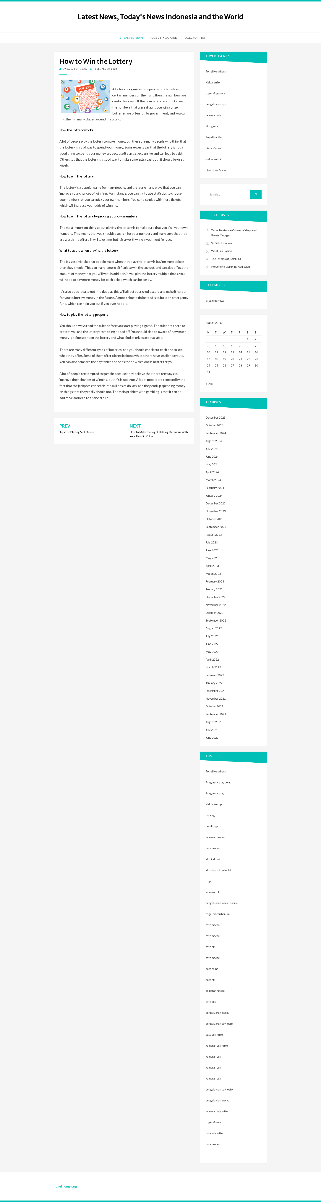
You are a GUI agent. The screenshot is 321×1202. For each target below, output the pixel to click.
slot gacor (212, 126)
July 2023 (212, 542)
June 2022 (212, 644)
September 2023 (216, 526)
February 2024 (215, 487)
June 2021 (212, 737)
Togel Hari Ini (194, 37)
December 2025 (216, 417)
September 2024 (216, 433)
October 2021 (214, 706)
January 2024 (214, 495)
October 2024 (214, 425)
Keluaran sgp (214, 804)
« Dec (209, 383)
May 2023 (212, 558)
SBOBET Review (221, 243)
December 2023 (216, 503)
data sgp (211, 815)
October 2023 (214, 519)
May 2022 (212, 651)
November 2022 (216, 604)
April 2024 (212, 472)
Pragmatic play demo (218, 782)
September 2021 (216, 714)
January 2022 (214, 683)
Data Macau (213, 148)
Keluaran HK (213, 159)
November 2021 (216, 698)
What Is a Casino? (222, 251)
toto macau (213, 936)
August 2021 (214, 722)
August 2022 (214, 628)
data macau (213, 1144)
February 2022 (215, 675)
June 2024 (212, 456)
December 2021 (216, 690)
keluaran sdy (213, 115)
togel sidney (213, 1122)
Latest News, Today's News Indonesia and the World (160, 17)
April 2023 (212, 565)
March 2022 (213, 667)
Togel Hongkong (216, 71)
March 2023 (213, 573)
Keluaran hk (213, 82)
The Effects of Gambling (226, 258)
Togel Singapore (163, 37)
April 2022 (212, 659)
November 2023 (216, 511)
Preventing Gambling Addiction (230, 266)
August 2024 (214, 441)
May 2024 (212, 464)
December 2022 (216, 597)
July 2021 (212, 729)
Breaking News (131, 37)
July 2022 (212, 636)
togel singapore (215, 93)
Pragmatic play (215, 793)
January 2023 (214, 589)
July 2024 (212, 448)
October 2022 (214, 612)
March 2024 (213, 480)
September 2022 (216, 620)
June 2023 (212, 550)
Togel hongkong (65, 1186)
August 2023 (214, 534)
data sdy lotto (214, 1133)
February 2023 (215, 581)
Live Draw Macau (216, 170)
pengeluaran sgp (216, 104)
